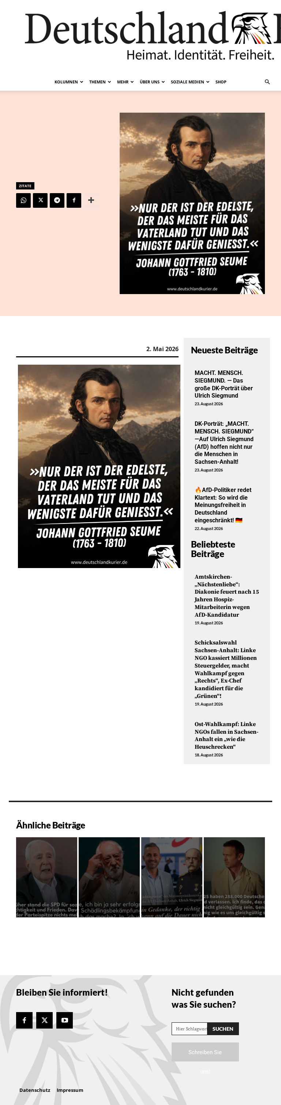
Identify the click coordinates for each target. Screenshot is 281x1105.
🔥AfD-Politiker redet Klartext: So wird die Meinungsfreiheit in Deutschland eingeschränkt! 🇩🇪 (223, 505)
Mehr (122, 81)
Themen (97, 81)
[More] (91, 200)
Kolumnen (66, 81)
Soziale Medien (187, 81)
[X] (40, 200)
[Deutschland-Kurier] (140, 36)
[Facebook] (74, 200)
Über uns (150, 81)
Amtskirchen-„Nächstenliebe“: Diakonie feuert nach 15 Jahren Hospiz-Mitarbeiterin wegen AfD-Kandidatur (227, 596)
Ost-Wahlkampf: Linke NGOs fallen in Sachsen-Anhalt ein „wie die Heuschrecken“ (226, 736)
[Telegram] (57, 200)
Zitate (25, 185)
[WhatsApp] (23, 200)
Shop (221, 81)
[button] (267, 82)
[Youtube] (64, 1020)
